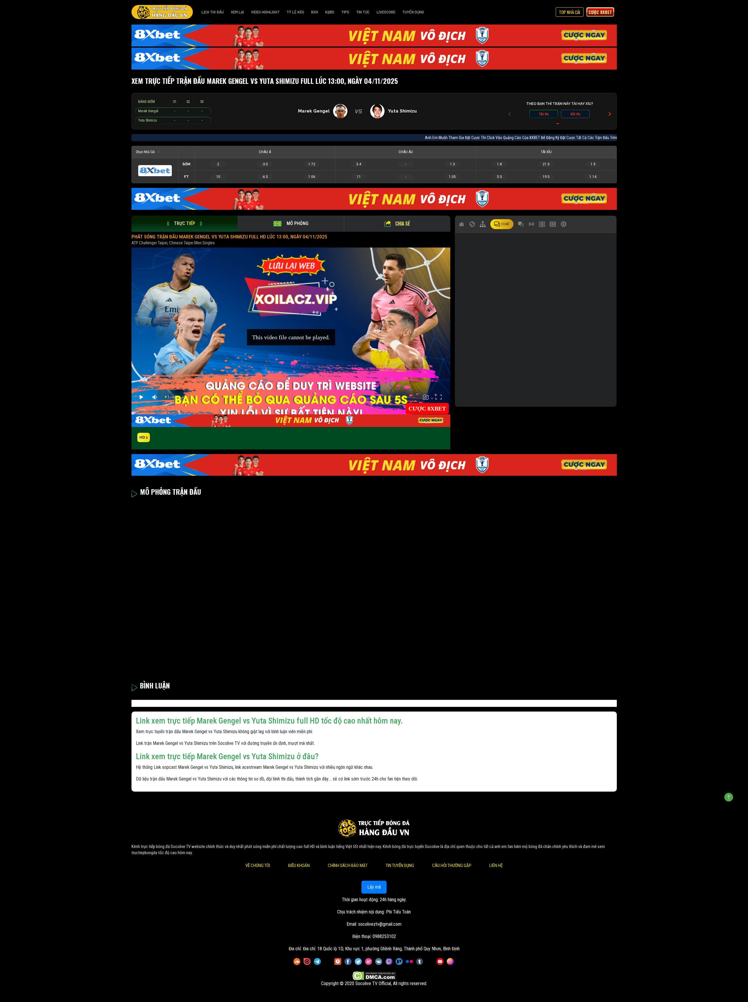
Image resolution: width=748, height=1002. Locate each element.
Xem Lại (237, 12)
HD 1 (143, 437)
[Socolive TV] (162, 12)
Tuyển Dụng (413, 12)
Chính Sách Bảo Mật (348, 865)
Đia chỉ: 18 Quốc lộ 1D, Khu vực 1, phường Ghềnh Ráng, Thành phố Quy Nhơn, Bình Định (381, 948)
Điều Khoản (299, 865)
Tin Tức (363, 12)
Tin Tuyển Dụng (400, 865)
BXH (314, 12)
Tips (345, 12)
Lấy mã (374, 887)
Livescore (386, 12)
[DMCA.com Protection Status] (374, 975)
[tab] (184, 224)
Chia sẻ (402, 223)
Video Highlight (265, 12)
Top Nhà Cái (569, 12)
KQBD (329, 12)
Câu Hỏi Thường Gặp (451, 865)
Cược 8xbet (600, 12)
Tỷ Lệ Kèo (295, 12)
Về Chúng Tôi (257, 865)
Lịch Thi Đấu (213, 12)
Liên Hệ (496, 865)
